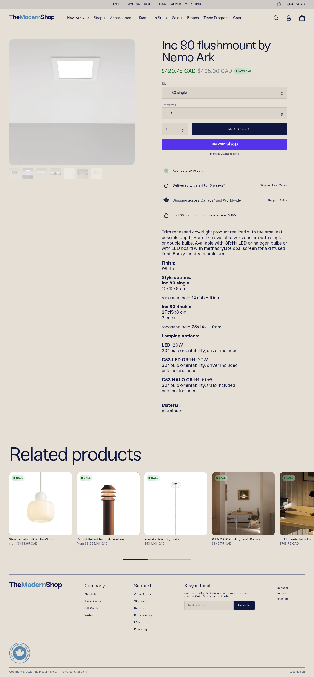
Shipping (140, 601)
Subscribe (244, 605)
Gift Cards (91, 608)
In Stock (160, 18)
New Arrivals (78, 18)
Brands (193, 18)
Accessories (121, 18)
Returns (139, 608)
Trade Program (215, 18)
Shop (98, 18)
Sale (176, 18)
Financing (140, 629)
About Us (90, 594)
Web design (297, 671)
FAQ (137, 622)
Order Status (142, 594)
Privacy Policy (143, 615)
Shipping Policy (277, 200)
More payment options (224, 153)
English (289, 4)
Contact (240, 18)
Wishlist (89, 615)
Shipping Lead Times (273, 185)
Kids (143, 18)
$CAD (300, 4)
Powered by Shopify (74, 671)
